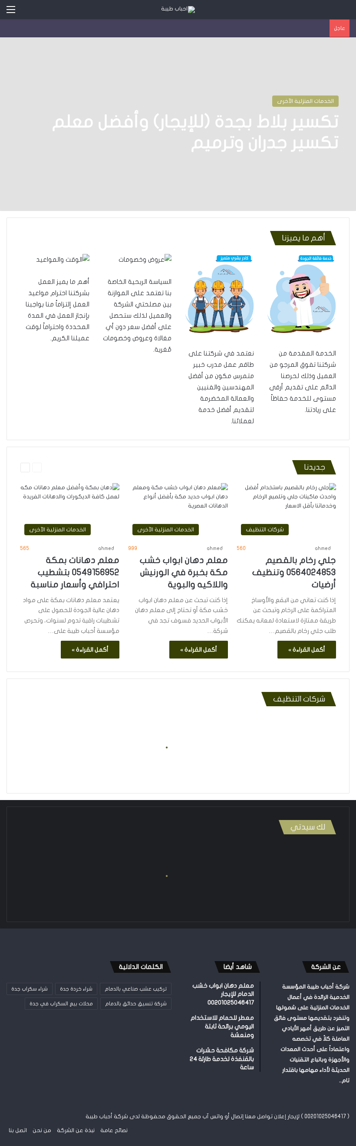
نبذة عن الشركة (76, 1130)
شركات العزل (83, 467)
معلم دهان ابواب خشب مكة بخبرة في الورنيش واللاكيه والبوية (184, 572)
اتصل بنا (18, 1130)
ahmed (323, 548)
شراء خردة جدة (76, 988)
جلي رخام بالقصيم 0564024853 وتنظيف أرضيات (294, 572)
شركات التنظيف (122, 467)
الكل (280, 467)
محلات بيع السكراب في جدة (61, 1003)
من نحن (42, 1130)
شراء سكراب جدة (29, 988)
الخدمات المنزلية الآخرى (305, 101)
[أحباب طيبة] (178, 9)
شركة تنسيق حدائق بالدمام (136, 1003)
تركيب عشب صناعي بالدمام (136, 988)
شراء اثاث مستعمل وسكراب (178, 467)
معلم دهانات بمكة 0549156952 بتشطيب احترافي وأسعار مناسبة (75, 572)
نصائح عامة (114, 1130)
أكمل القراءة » (306, 649)
